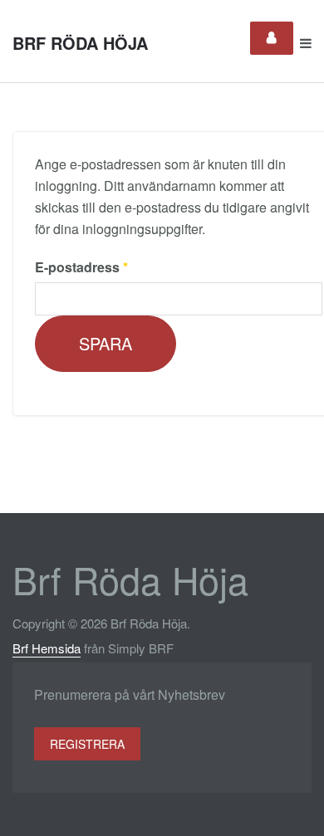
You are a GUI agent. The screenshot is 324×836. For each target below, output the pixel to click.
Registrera (87, 744)
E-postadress (81, 266)
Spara (105, 343)
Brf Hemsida (46, 648)
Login (271, 38)
